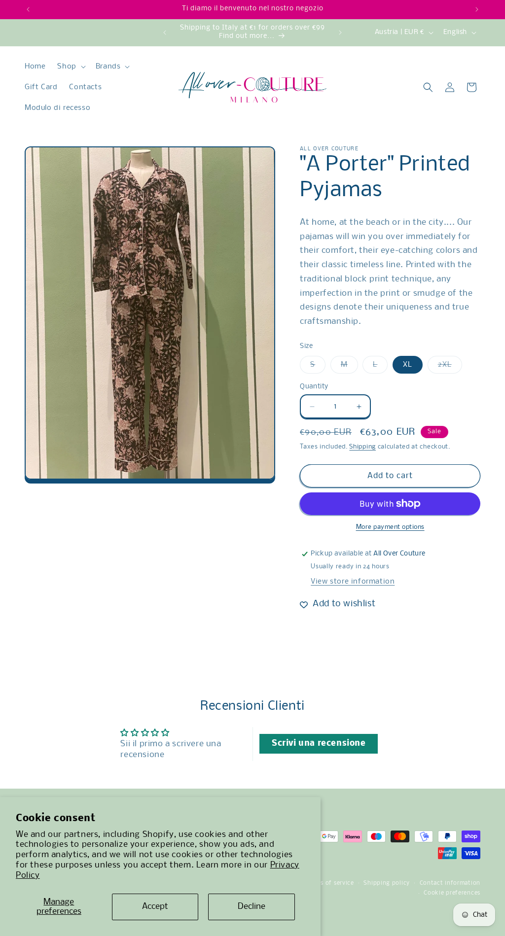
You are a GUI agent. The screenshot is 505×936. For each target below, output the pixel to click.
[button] (70, 66)
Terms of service (330, 883)
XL (407, 365)
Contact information (450, 883)
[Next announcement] (477, 9)
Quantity (314, 386)
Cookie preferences (452, 893)
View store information (353, 582)
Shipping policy (386, 883)
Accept (155, 906)
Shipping (362, 447)
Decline (251, 906)
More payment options (390, 527)
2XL (450, 367)
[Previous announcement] (28, 9)
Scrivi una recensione (319, 743)
